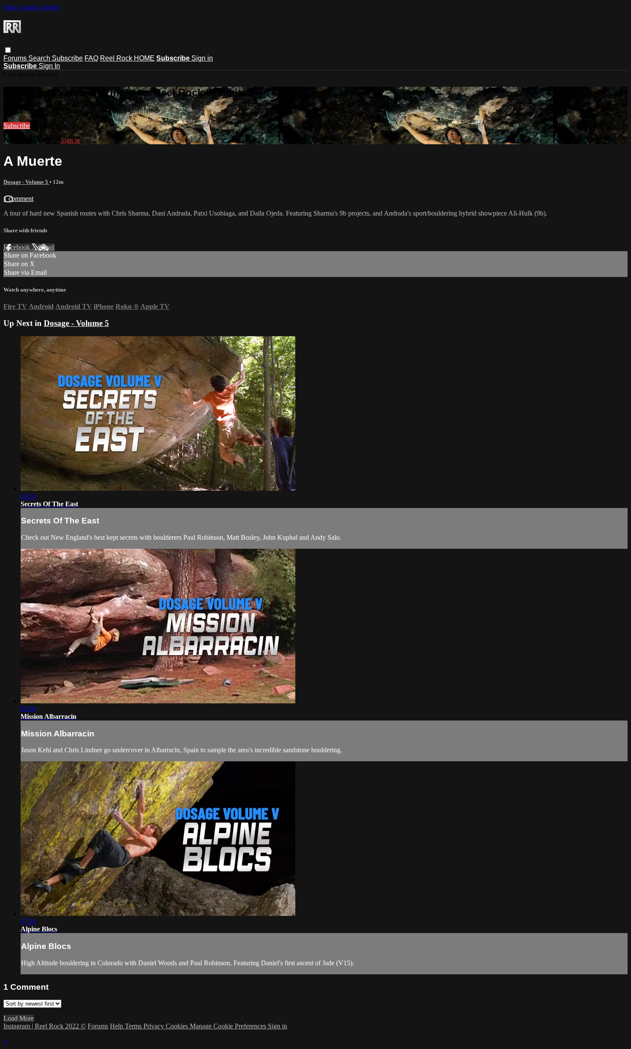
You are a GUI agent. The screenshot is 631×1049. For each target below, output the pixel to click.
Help (117, 1026)
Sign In (49, 66)
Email (47, 247)
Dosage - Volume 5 (26, 182)
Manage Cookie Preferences (229, 1026)
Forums (15, 58)
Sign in (202, 58)
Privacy (154, 1026)
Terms (134, 1026)
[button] (8, 50)
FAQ (91, 58)
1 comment (18, 198)
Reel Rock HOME (127, 58)
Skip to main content (31, 7)
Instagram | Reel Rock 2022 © (44, 1026)
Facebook (17, 247)
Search (40, 58)
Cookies (178, 1026)
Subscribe (67, 58)
